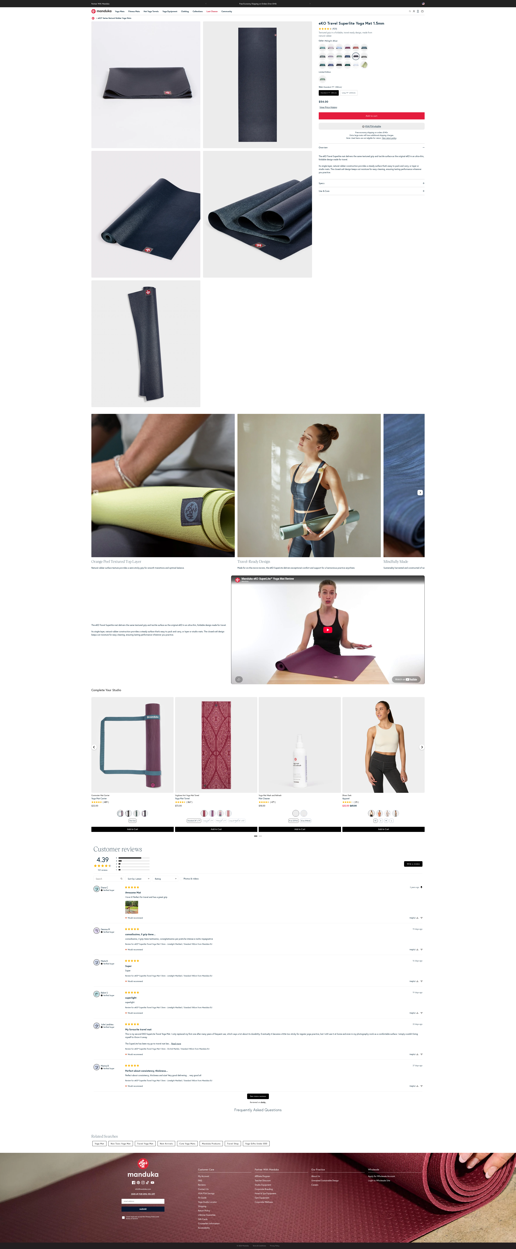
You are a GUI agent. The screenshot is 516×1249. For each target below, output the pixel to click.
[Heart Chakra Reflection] (228, 813)
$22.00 (94, 805)
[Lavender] (295, 813)
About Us (315, 1176)
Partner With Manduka (100, 3)
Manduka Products (211, 1143)
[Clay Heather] (379, 813)
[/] (101, 11)
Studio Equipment (263, 1184)
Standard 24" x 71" (194, 821)
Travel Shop (233, 1143)
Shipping (202, 1206)
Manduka (245, 1246)
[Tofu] (371, 813)
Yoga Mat (99, 1143)
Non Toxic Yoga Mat (121, 1143)
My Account (203, 1176)
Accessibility (204, 1227)
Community (226, 11)
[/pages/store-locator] (418, 11)
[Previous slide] (95, 492)
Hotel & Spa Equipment (265, 1193)
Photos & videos (191, 878)
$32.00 (345, 805)
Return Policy (204, 1210)
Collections (198, 11)
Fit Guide (202, 1197)
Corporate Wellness (264, 1202)
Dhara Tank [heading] (346, 795)
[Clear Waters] (220, 813)
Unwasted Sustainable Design (325, 1180)
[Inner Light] (212, 813)
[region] (258, 765)
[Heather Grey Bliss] (136, 813)
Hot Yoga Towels (151, 11)
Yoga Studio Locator (207, 1202)
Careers (314, 1184)
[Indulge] (144, 813)
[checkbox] (192, 878)
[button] (206, 3)
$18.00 (262, 805)
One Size (132, 821)
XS (375, 821)
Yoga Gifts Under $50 (256, 1143)
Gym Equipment (262, 1197)
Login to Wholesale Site (379, 1180)
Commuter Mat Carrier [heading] (100, 795)
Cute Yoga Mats (187, 1143)
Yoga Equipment (169, 11)
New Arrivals (166, 1143)
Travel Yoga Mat (145, 1143)
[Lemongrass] (303, 813)
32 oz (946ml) (305, 821)
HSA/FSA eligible (373, 126)
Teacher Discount (263, 1180)
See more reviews (258, 1096)
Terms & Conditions (259, 1246)
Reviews (202, 1184)
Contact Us (203, 1189)
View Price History (328, 107)
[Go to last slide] (94, 747)
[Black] (128, 813)
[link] (328, 28)
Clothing (185, 11)
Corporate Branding (264, 1189)
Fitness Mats (134, 11)
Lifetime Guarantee (206, 1214)
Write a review (413, 864)
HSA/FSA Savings (206, 1193)
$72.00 (178, 805)
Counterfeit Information (209, 1223)
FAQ (200, 1180)
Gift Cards (202, 1219)
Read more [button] (176, 1043)
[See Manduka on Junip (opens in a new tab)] (263, 1102)
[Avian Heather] (395, 813)
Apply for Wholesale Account (381, 1176)
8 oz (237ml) (293, 821)
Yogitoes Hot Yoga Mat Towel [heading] (187, 795)
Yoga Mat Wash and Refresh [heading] (270, 795)
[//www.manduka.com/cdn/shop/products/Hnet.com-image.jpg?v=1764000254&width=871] (145, 214)
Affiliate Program (262, 1176)
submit (142, 1209)
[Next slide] (420, 492)
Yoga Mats (119, 11)
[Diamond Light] (204, 813)
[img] (107, 890)
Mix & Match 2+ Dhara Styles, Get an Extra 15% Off (258, 3)
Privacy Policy (274, 1246)
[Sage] (120, 813)
